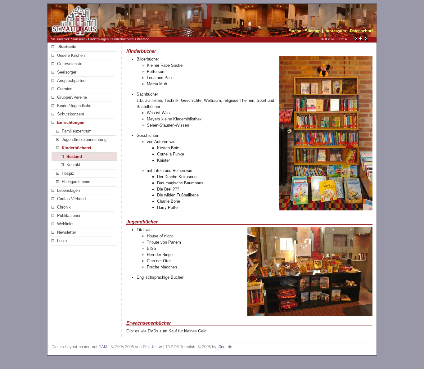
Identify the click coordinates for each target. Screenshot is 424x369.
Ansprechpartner (72, 80)
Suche (295, 31)
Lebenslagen (68, 190)
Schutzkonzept (70, 114)
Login (62, 240)
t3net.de (225, 346)
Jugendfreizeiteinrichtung (84, 139)
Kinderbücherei (122, 39)
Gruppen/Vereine (72, 97)
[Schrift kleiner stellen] (365, 40)
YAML (104, 346)
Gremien (64, 89)
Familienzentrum (77, 131)
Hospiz (68, 173)
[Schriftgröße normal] (361, 40)
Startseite (78, 39)
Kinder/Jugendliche (74, 105)
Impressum (335, 31)
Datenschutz (361, 31)
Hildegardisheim (76, 181)
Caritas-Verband (71, 198)
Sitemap (313, 31)
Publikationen (69, 215)
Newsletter (66, 232)
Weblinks (65, 224)
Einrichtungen (98, 39)
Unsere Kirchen (71, 55)
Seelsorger (66, 72)
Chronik (64, 207)
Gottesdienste (69, 63)
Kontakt (73, 164)
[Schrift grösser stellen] (356, 40)
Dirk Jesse (152, 346)
